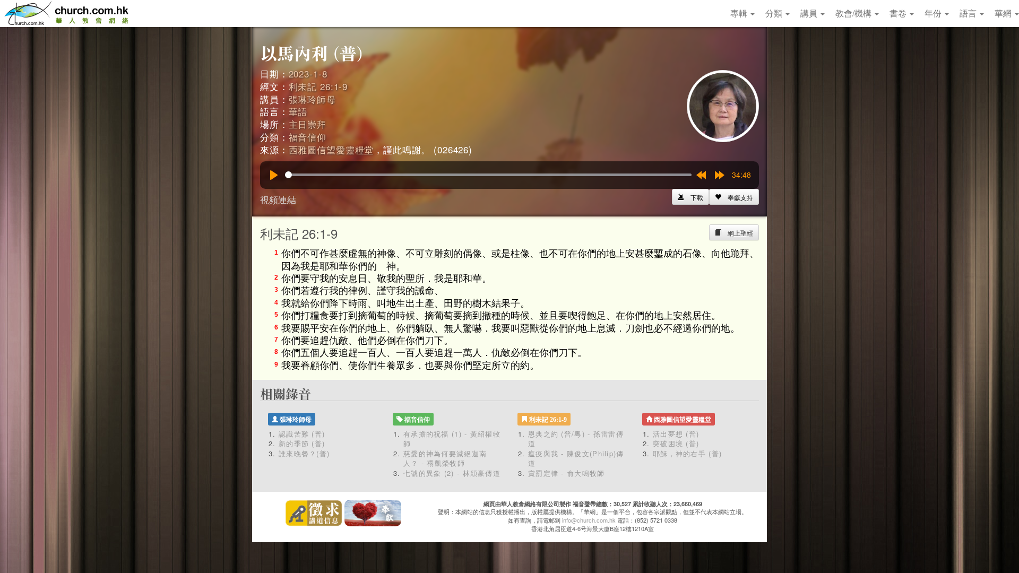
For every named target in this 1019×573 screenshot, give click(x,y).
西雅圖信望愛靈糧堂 (331, 149)
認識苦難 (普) (302, 434)
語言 (969, 13)
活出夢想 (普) (676, 434)
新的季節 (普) (302, 443)
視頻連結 (278, 199)
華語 (298, 111)
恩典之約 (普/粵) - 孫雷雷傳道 (576, 439)
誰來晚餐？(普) (304, 453)
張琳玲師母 (312, 99)
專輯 (739, 13)
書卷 (899, 13)
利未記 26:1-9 (318, 86)
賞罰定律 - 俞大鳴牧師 (566, 473)
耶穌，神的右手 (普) (687, 453)
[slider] (488, 175)
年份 (934, 13)
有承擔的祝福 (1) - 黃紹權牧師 (451, 439)
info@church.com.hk (589, 520)
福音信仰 (307, 136)
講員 (809, 13)
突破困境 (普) (676, 443)
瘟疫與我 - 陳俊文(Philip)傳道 (576, 458)
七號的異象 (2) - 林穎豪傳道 (451, 473)
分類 (774, 13)
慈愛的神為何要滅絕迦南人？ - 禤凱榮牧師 (445, 458)
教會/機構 (854, 13)
